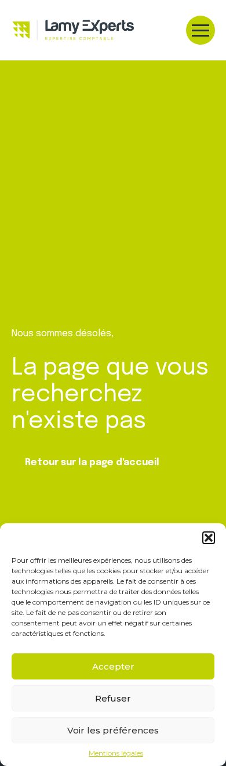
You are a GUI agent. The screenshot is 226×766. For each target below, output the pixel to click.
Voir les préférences (113, 730)
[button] (208, 538)
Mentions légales (116, 753)
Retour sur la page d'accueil (92, 462)
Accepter (113, 666)
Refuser (113, 698)
